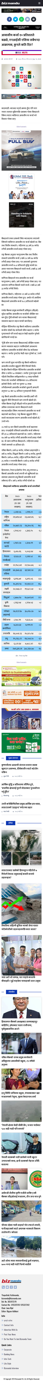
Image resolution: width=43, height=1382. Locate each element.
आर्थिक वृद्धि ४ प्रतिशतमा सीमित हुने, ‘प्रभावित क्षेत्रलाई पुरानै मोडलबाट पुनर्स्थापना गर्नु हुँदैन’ (21, 788)
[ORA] (22, 96)
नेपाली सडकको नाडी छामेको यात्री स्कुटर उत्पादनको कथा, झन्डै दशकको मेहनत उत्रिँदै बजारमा (20, 1161)
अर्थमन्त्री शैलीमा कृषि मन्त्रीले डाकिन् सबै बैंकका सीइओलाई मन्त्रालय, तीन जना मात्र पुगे (21, 1195)
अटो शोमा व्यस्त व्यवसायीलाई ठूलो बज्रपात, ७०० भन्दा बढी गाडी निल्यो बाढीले (20, 1262)
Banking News (9, 1354)
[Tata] (21, 216)
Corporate (8, 1349)
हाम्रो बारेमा (8, 1320)
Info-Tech (7, 1358)
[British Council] (22, 52)
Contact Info (9, 1325)
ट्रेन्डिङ (10, 823)
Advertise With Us (11, 1329)
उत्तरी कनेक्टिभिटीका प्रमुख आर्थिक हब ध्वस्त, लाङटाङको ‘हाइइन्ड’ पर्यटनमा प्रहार (21, 806)
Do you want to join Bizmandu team (17, 1339)
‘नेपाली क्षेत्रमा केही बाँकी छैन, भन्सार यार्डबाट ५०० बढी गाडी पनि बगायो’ (21, 1127)
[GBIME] (21, 188)
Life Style (7, 1363)
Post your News (10, 1334)
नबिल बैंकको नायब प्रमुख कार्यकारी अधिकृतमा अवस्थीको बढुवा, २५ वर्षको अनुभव (18, 1061)
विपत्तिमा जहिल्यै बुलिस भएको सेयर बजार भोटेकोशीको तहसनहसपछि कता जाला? (20, 927)
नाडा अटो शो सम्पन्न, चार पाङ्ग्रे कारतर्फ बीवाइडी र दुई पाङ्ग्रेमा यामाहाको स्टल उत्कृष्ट (21, 979)
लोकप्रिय (11, 991)
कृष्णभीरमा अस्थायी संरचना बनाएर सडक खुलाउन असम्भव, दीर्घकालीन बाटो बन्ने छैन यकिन (20, 768)
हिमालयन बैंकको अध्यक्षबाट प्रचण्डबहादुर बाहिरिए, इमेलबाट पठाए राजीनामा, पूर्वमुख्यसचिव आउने (19, 1025)
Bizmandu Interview (11, 1368)
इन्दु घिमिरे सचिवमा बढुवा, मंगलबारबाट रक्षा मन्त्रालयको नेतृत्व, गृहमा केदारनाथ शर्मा (21, 1095)
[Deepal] (22, 10)
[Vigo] (22, 152)
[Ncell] (22, 27)
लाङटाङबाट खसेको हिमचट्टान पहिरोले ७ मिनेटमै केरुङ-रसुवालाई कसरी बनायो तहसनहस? (19, 874)
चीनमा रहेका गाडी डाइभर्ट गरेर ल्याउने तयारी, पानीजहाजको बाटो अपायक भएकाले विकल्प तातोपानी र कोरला (21, 1228)
